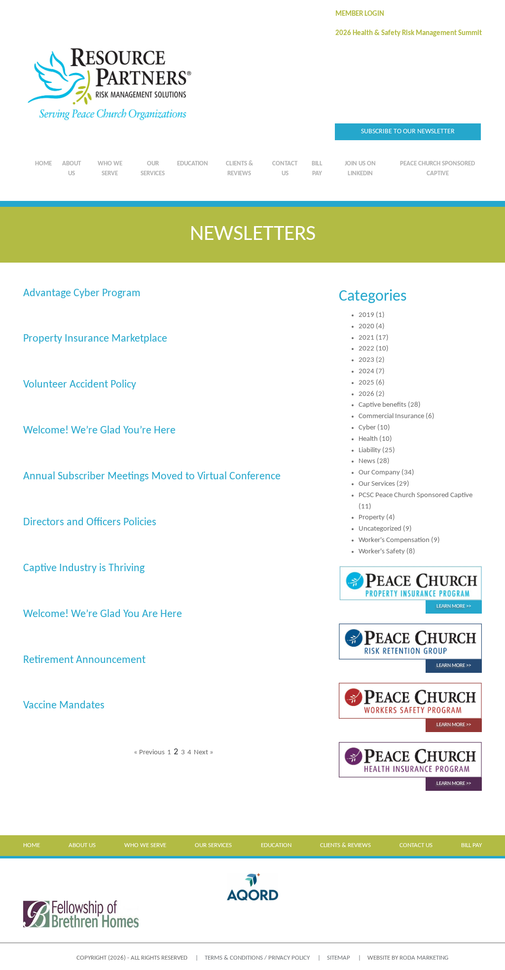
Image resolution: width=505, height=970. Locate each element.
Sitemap (338, 958)
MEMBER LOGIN (359, 14)
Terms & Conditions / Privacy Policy (257, 958)
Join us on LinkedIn (360, 168)
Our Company (379, 472)
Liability (370, 450)
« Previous (149, 752)
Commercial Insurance (391, 416)
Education (192, 163)
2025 (366, 383)
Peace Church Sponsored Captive (437, 168)
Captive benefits (382, 405)
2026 (366, 394)
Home (43, 163)
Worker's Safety (382, 551)
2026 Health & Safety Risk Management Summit (408, 33)
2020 (366, 326)
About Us (71, 168)
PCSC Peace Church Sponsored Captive (415, 495)
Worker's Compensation (394, 540)
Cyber (367, 427)
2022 (366, 348)
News (367, 461)
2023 (366, 360)
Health (368, 439)
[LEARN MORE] (410, 583)
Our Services (153, 168)
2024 (366, 371)
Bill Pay (317, 168)
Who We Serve (110, 168)
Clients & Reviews (239, 168)
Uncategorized (380, 529)
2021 (366, 338)
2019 (366, 315)
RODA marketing (423, 958)
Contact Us (284, 168)
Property (372, 517)
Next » (204, 752)
